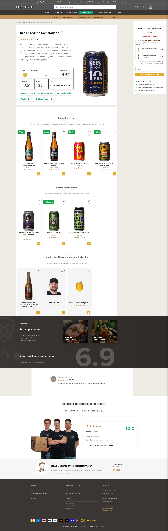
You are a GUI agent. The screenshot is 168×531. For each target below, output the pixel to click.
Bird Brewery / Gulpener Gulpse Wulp (105, 164)
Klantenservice (71, 491)
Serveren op (63, 71)
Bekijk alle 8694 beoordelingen (100, 446)
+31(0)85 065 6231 (71, 508)
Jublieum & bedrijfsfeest (110, 498)
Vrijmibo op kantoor (108, 493)
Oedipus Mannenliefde (79, 163)
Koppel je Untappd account (47, 2)
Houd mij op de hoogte (150, 74)
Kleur (23, 71)
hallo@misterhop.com (72, 506)
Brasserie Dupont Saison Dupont (54, 164)
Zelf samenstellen (86, 13)
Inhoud (38, 81)
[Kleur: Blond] (25, 75)
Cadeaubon (98, 17)
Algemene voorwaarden (70, 526)
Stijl (51, 81)
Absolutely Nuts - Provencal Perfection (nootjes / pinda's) (29, 304)
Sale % (120, 12)
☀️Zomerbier (105, 12)
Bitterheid (34, 71)
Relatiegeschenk (107, 496)
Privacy (83, 526)
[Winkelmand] (150, 7)
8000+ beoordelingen (96, 2)
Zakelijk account (107, 501)
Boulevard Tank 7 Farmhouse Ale (29, 164)
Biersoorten (68, 17)
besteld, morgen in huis (120, 2)
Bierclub (111, 17)
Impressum (34, 498)
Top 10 (55, 17)
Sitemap (102, 526)
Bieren (58, 12)
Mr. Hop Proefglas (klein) (79, 303)
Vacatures (34, 496)
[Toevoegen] (38, 173)
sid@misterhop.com (107, 508)
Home (47, 12)
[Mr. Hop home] (25, 7)
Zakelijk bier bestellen (109, 491)
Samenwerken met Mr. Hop (39, 493)
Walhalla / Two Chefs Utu (79, 233)
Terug (19, 22)
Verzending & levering (73, 493)
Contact (68, 498)
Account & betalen (72, 496)
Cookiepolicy (93, 526)
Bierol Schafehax (54, 233)
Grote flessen (84, 17)
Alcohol (24, 81)
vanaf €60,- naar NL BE (71, 2)
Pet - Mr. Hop (54, 303)
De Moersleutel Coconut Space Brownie (29, 234)
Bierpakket (72, 12)
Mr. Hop (33, 491)
